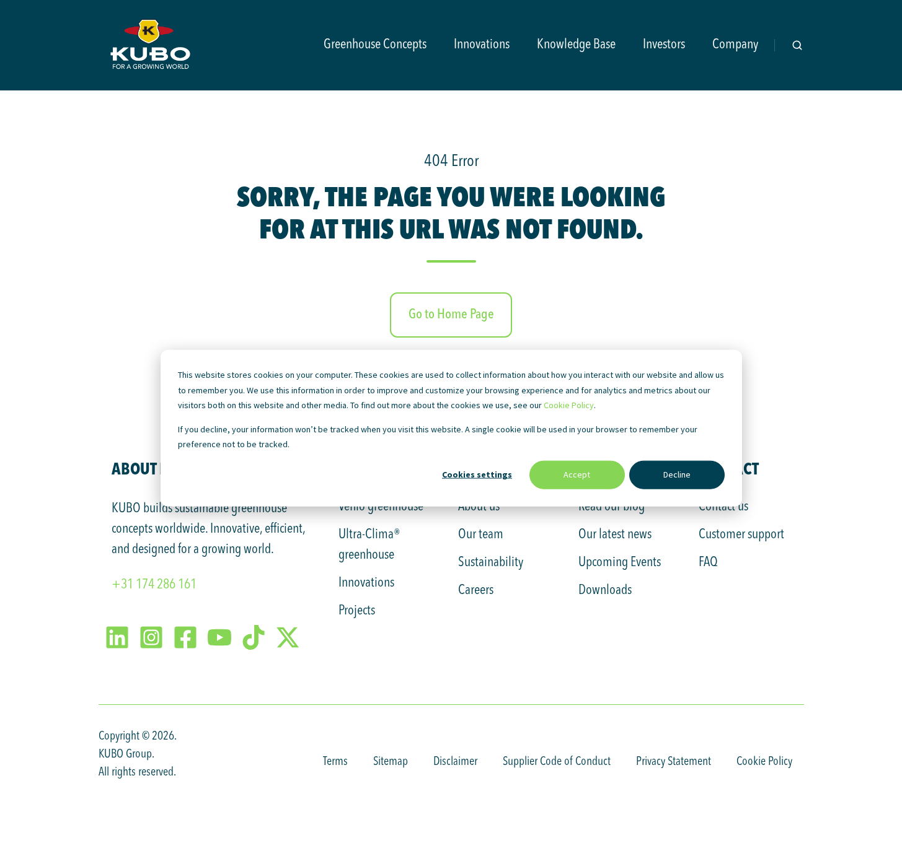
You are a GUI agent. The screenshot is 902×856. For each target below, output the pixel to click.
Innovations (482, 44)
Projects (356, 611)
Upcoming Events (619, 562)
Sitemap (390, 762)
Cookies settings (477, 474)
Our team (480, 534)
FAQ (708, 562)
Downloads (605, 590)
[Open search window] (797, 45)
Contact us (723, 506)
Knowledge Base (576, 44)
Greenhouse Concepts (375, 44)
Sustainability (490, 562)
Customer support (741, 534)
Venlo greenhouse (380, 506)
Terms (335, 762)
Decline (677, 474)
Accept (577, 474)
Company (735, 44)
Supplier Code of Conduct (557, 762)
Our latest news (615, 534)
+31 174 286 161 (154, 585)
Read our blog (611, 506)
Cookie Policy (569, 405)
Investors (664, 44)
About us (479, 506)
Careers (475, 590)
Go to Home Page (451, 314)
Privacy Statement (673, 762)
